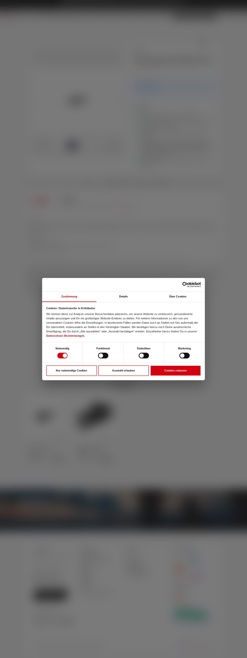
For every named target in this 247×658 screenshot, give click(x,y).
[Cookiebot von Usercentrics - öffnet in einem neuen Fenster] (185, 284)
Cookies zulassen (175, 370)
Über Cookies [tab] (177, 296)
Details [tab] (123, 296)
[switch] (103, 355)
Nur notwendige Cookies (71, 370)
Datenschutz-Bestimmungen (65, 335)
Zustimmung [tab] (69, 296)
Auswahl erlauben (123, 370)
